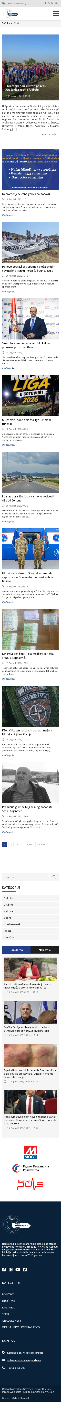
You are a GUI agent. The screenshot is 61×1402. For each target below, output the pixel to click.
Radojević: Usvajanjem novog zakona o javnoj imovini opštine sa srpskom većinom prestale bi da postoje (30, 1120)
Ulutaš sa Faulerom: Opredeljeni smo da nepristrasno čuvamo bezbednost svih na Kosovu (28, 577)
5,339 (29, 844)
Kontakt (24, 1397)
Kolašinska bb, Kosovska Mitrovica (25, 1352)
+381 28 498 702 (16, 1367)
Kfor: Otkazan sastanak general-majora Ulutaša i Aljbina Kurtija (27, 732)
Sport (7, 917)
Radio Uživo (53, 3)
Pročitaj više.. (8, 215)
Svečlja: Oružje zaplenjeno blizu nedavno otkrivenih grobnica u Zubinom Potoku (27, 1029)
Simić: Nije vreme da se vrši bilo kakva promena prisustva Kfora (26, 345)
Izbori (7, 930)
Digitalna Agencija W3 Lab (38, 1391)
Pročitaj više (48, 134)
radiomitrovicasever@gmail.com (24, 1360)
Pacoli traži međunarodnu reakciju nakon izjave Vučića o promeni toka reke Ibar (27, 985)
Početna (7, 23)
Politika (8, 898)
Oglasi (15, 1397)
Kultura (8, 911)
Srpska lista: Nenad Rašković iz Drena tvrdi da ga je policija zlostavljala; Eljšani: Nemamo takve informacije (30, 1074)
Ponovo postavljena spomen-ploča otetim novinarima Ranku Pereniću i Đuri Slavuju (28, 269)
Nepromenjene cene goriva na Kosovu (26, 194)
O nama (6, 1397)
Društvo (9, 904)
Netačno (9, 937)
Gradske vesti (12, 924)
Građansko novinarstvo (21, 1327)
